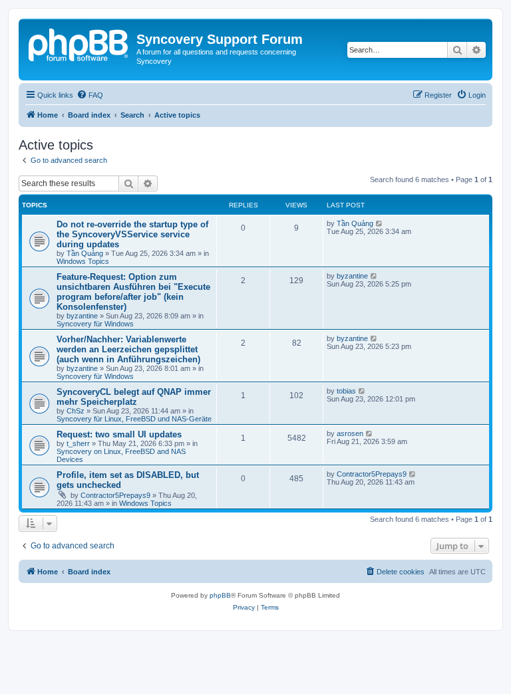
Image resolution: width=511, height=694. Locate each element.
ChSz (76, 411)
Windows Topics (83, 261)
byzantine (82, 316)
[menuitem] (90, 95)
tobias (346, 391)
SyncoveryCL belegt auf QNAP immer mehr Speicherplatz (134, 397)
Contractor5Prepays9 (115, 495)
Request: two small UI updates (119, 434)
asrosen (350, 433)
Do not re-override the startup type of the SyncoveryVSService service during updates (132, 234)
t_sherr (78, 443)
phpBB (220, 595)
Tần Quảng (85, 253)
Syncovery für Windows (95, 324)
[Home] (79, 43)
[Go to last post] (379, 223)
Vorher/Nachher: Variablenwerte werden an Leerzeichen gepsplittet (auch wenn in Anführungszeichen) (128, 349)
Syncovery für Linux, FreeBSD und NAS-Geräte (134, 419)
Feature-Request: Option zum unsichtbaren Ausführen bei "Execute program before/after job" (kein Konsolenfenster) (133, 292)
